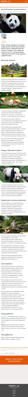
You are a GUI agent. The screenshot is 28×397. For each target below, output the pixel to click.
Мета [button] (14, 392)
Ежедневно (4, 316)
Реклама (16, 387)
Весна (8, 11)
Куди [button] (14, 390)
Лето (14, 11)
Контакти (14, 388)
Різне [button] (14, 395)
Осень (16, 11)
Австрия (5, 11)
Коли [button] (14, 393)
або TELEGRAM (11, 353)
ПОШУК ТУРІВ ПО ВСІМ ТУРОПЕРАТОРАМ (14, 360)
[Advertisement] (10, 374)
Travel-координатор (3, 40)
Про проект (12, 387)
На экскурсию (20, 11)
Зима (11, 11)
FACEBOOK (6, 353)
